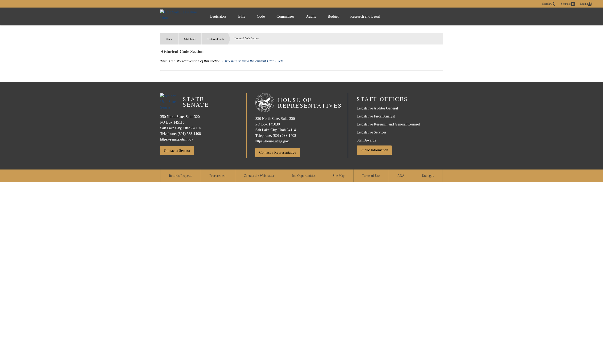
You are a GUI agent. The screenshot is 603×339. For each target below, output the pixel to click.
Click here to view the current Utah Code (252, 61)
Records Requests (180, 176)
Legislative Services (371, 132)
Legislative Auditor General (377, 108)
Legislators (218, 16)
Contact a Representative (277, 152)
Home (169, 38)
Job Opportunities (303, 176)
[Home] (180, 16)
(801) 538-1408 (189, 134)
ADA (400, 176)
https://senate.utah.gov (176, 139)
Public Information (374, 150)
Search (546, 3)
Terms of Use (371, 176)
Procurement (217, 176)
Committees (285, 16)
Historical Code (216, 38)
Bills (241, 16)
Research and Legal (365, 16)
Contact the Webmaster (259, 176)
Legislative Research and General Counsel (388, 124)
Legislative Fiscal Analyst (376, 116)
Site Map (339, 176)
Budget (333, 16)
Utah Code (190, 38)
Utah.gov (428, 176)
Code (261, 16)
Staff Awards (366, 140)
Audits (311, 16)
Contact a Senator (177, 151)
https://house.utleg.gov (272, 141)
